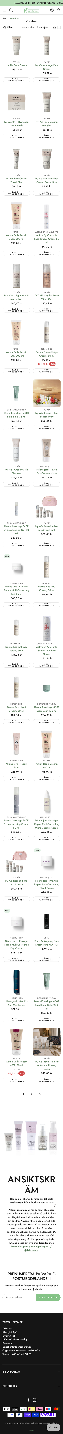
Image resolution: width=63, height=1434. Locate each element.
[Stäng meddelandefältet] (60, 2)
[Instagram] (34, 1400)
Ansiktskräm (14, 18)
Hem (4, 18)
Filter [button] (10, 27)
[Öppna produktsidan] (16, 46)
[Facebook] (28, 1400)
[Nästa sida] (39, 1094)
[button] (4, 10)
